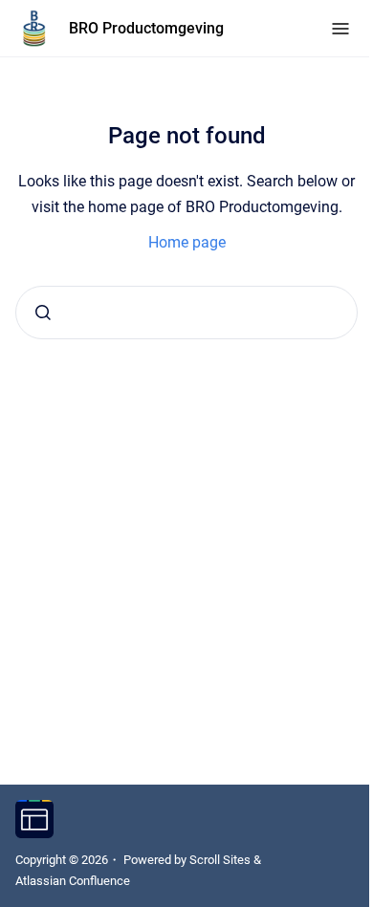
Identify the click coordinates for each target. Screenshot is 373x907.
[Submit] (43, 312)
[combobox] (186, 312)
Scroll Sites (220, 860)
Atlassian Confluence (72, 881)
